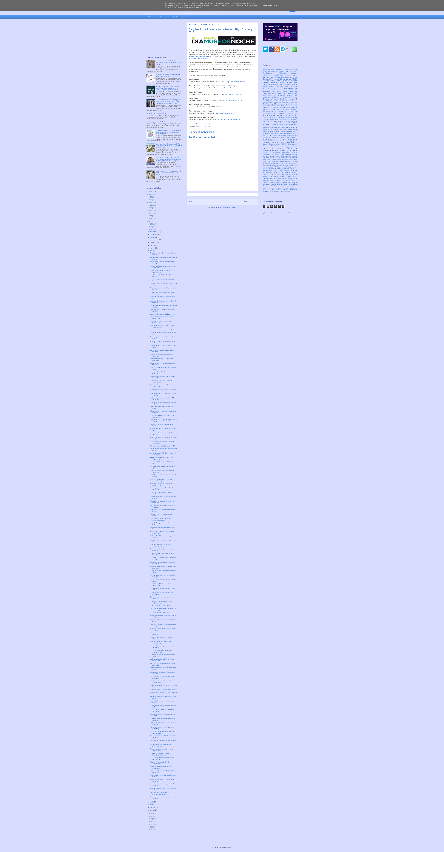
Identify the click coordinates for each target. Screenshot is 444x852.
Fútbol (277, 119)
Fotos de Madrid (269, 119)
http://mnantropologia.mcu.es (225, 113)
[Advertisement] (164, 37)
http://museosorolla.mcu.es (236, 82)
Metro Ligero (268, 135)
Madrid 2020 (275, 129)
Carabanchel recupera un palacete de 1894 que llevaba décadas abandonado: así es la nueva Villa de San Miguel (169, 159)
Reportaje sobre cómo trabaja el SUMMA (163, 446)
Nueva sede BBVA (269, 146)
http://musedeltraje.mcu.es (230, 88)
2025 (150, 194)
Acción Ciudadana (269, 69)
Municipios (267, 137)
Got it (277, 5)
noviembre (153, 234)
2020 (150, 208)
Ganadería (284, 119)
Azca (282, 75)
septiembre (154, 240)
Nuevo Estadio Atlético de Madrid (286, 146)
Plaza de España (288, 165)
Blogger (228, 847)
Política (278, 167)
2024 (150, 197)
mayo (152, 251)
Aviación (276, 75)
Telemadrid (279, 186)
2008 (150, 821)
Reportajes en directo (274, 174)
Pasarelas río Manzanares (289, 158)
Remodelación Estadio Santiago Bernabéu (277, 172)
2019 (150, 210)
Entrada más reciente (197, 202)
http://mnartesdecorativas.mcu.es (229, 119)
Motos (276, 135)
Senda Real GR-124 (269, 180)
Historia (274, 121)
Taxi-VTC (279, 182)
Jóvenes (266, 125)
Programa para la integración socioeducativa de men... (159, 793)
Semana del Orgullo (280, 178)
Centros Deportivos (271, 83)
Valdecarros (266, 189)
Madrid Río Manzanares (289, 129)
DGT (296, 95)
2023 (150, 200)
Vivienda (266, 191)
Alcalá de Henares (278, 71)
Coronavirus (293, 91)
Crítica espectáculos (270, 93)
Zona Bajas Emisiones (283, 191)
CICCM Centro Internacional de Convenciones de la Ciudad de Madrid (280, 84)
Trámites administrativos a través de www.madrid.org (161, 480)
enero (152, 810)
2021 (150, 205)
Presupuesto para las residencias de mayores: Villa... (161, 749)
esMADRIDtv (268, 109)
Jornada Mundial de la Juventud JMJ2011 (284, 123)
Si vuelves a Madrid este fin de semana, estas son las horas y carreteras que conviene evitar (168, 132)
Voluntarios (273, 191)
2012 (150, 229)
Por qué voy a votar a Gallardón (156, 122)
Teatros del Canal (269, 186)
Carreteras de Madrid (289, 79)
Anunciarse (164, 17)
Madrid (198, 126)
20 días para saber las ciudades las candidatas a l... (161, 767)
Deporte (291, 95)
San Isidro (274, 176)
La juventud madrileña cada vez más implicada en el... (161, 602)
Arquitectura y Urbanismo (276, 73)
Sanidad (283, 176)
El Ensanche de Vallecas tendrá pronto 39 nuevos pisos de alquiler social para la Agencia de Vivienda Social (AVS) (169, 101)
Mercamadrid (288, 133)
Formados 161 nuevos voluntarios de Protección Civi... (161, 322)
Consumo (285, 91)
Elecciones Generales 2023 (290, 102)
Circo (291, 86)
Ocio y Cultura (206, 126)
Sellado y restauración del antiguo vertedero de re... (160, 493)
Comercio (278, 89)
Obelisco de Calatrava (274, 148)
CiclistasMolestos (280, 86)
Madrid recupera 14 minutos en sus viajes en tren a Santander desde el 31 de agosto (169, 172)
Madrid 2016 (267, 129)
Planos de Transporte (275, 165)
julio (151, 245)
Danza (271, 95)
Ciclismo (271, 86)
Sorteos (273, 182)
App (288, 71)
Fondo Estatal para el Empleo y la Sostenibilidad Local (280, 117)
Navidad (266, 142)
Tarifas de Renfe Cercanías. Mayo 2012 (162, 689)
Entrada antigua (250, 202)
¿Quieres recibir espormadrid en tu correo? (276, 213)
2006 (150, 827)
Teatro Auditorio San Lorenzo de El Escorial (280, 183)
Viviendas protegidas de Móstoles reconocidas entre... (160, 545)
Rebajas (295, 168)
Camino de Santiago (291, 77)
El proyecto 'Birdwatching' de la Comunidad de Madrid (160, 754)
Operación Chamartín (290, 153)
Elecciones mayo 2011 (270, 104)
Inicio (225, 202)
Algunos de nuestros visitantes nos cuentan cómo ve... (161, 745)
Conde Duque (276, 91)
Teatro (284, 182)
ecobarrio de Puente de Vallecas (285, 97)
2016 (150, 218)
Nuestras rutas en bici (276, 144)
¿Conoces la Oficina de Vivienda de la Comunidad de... (162, 554)
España (277, 109)
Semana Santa (293, 178)
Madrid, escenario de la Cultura (160, 605)
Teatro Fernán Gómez (290, 184)
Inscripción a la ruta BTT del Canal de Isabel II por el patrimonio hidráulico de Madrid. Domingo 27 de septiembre (168, 88)
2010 (150, 816)
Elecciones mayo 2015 (284, 104)
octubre (152, 237)
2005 (150, 830)
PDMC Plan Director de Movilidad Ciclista (277, 161)
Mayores (289, 131)
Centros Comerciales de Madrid (287, 81)
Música (295, 137)
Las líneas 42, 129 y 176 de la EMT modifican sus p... (161, 584)
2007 (150, 824)
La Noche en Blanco (277, 125)
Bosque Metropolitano (277, 77)
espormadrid (286, 109)
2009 (150, 819)
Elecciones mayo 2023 (291, 105)
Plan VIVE (289, 163)
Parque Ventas (275, 156)
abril (151, 802)
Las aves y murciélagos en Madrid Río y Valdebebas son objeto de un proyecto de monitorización (169, 145)
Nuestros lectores (291, 144)
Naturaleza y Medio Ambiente (280, 140)
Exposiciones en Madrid (280, 111)
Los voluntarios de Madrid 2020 (160, 613)
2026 (150, 191)
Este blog (151, 17)
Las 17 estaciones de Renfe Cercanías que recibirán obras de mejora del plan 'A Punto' (169, 62)
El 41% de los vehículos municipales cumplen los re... (161, 651)
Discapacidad (267, 97)
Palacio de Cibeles (286, 154)
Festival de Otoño (292, 113)
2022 (150, 202)
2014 (150, 224)
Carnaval (277, 79)
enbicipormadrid (278, 107)
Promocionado (287, 167)
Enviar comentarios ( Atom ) (227, 207)
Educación (275, 99)
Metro (295, 133)
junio (152, 248)
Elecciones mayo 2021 (277, 105)
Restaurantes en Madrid (290, 174)
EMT (271, 107)
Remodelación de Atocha (271, 170)
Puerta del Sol (287, 169)
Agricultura (267, 71)
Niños (288, 142)
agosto (152, 242)
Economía (267, 99)
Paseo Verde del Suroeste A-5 (287, 159)
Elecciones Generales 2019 (274, 102)
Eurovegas (294, 109)
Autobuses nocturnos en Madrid (156, 113)
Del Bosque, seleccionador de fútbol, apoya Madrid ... (161, 488)
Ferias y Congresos (279, 113)
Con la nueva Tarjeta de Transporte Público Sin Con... (161, 381)
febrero (152, 807)
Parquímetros (284, 156)
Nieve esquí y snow (278, 142)
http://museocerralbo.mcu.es (232, 100)
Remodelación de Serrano (289, 170)
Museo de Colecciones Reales (282, 137)
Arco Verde (294, 71)
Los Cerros (282, 127)
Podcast (271, 167)
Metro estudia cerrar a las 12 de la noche (163, 314)
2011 (150, 813)
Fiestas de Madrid (270, 115)
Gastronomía (293, 119)
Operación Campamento (272, 153)
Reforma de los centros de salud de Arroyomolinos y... (161, 763)
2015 (150, 221)
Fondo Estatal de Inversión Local (287, 115)
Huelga (281, 121)
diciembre (153, 232)
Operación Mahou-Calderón (271, 154)
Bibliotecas (287, 75)
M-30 (288, 127)
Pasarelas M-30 (275, 158)
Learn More (267, 5)
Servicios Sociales (281, 180)
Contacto (176, 17)
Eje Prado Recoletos (288, 99)
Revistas (266, 176)
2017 (150, 216)
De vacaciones (280, 95)
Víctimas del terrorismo (290, 190)
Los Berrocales (273, 127)
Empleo (266, 107)
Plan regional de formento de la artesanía (163, 330)
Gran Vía (267, 121)
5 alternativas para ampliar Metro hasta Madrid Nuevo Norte (168, 75)
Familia (292, 111)
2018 (150, 213)
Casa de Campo (269, 81)
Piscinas (282, 163)
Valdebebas (294, 188)
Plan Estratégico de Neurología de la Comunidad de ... (161, 681)
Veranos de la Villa (276, 190)
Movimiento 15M (292, 135)
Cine (287, 86)
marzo (152, 805)
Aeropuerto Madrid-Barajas (287, 69)
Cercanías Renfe (286, 83)
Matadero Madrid (280, 131)
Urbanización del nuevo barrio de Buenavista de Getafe (160, 519)
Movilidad (283, 135)
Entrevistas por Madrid (290, 107)
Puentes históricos (275, 169)
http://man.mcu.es (222, 107)
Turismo (286, 188)
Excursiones (267, 111)
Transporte (287, 186)
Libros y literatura (289, 125)
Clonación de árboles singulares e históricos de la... (161, 385)
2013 (150, 227)
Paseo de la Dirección (270, 159)
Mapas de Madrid (268, 131)
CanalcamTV (268, 79)
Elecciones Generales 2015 (278, 100)
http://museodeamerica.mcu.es (231, 94)
